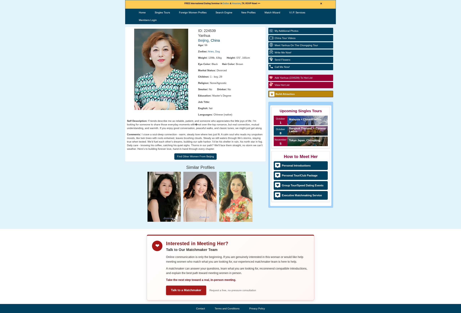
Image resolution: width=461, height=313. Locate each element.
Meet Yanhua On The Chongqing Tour (296, 45)
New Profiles (248, 12)
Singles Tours (162, 12)
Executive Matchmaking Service (302, 195)
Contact (200, 308)
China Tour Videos (285, 38)
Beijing (203, 40)
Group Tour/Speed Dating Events (302, 185)
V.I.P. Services (297, 12)
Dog (217, 51)
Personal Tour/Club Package (299, 175)
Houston (236, 3)
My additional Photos (286, 30)
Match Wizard (272, 12)
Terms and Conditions (227, 308)
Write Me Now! (283, 52)
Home (142, 12)
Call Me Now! (282, 66)
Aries (211, 51)
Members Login (148, 20)
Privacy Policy (257, 308)
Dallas (226, 3)
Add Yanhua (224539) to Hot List (293, 77)
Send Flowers (282, 59)
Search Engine (224, 12)
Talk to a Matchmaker (186, 290)
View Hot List (282, 85)
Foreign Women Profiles (193, 12)
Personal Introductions (296, 165)
